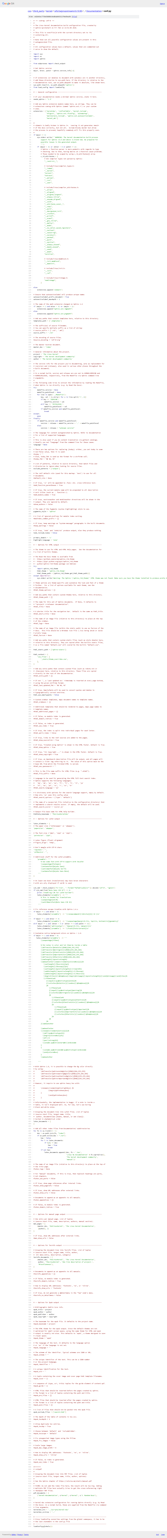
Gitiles (13, 1534)
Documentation (94, 11)
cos (29, 11)
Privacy (19, 1534)
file (74, 17)
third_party (38, 11)
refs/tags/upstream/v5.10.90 (68, 11)
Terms (26, 1534)
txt (157, 1534)
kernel (49, 11)
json (163, 1534)
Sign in (162, 3)
